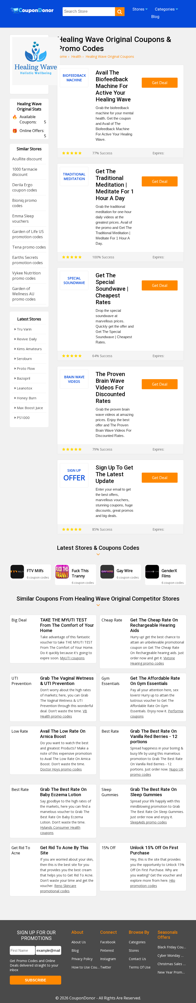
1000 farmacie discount (24, 172)
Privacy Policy (82, 959)
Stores (134, 950)
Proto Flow (25, 368)
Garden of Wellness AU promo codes (24, 294)
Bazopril (23, 378)
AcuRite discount (27, 159)
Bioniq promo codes (24, 203)
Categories (137, 942)
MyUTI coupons (72, 658)
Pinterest (107, 950)
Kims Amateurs (29, 348)
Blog (75, 950)
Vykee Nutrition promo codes (26, 275)
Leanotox (24, 388)
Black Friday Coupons (172, 947)
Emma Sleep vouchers (23, 218)
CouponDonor (82, 998)
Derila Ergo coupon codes (24, 187)
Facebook (107, 942)
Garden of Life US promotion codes (28, 234)
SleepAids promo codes (148, 822)
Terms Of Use (140, 967)
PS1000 (23, 417)
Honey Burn (26, 397)
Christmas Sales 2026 (172, 964)
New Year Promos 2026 (172, 972)
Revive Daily (26, 338)
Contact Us (137, 959)
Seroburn (24, 358)
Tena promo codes (29, 247)
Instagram (108, 959)
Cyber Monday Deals (172, 955)
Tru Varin (24, 329)
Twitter (105, 967)
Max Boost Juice (29, 407)
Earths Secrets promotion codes (27, 260)
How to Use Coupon (85, 967)
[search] (120, 11)
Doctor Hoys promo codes (61, 769)
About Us (78, 942)
